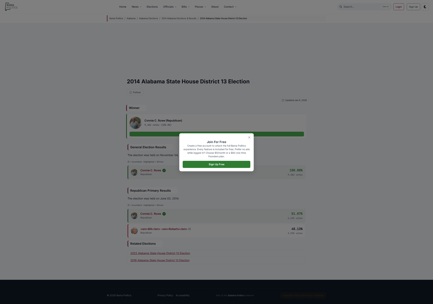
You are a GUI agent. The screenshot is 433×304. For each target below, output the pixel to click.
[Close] (249, 137)
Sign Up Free (216, 164)
